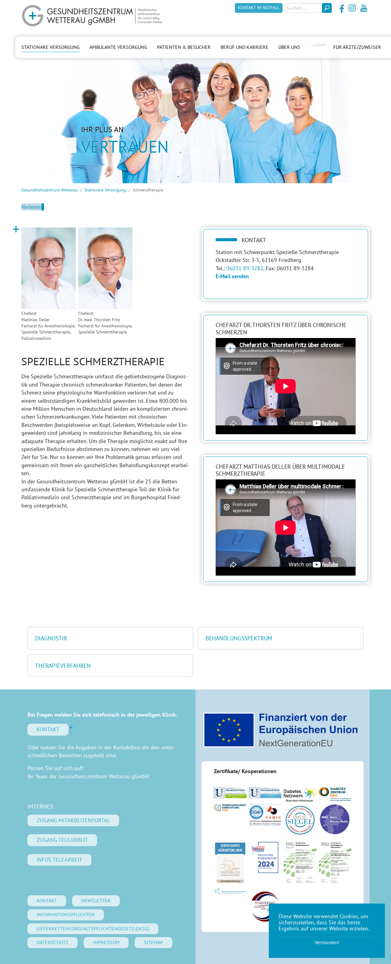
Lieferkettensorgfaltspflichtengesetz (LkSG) (93, 929)
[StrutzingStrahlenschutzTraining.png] (265, 906)
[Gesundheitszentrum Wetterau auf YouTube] (364, 8)
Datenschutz (52, 942)
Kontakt (48, 729)
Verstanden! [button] (327, 942)
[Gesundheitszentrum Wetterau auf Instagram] (352, 8)
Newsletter (96, 900)
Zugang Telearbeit (62, 839)
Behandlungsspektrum (239, 638)
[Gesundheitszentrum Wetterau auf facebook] (340, 8)
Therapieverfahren (63, 665)
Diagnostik (51, 638)
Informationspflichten (66, 914)
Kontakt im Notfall (259, 7)
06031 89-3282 (244, 268)
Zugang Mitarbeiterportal (73, 820)
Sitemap (153, 942)
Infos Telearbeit (59, 859)
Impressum (106, 942)
